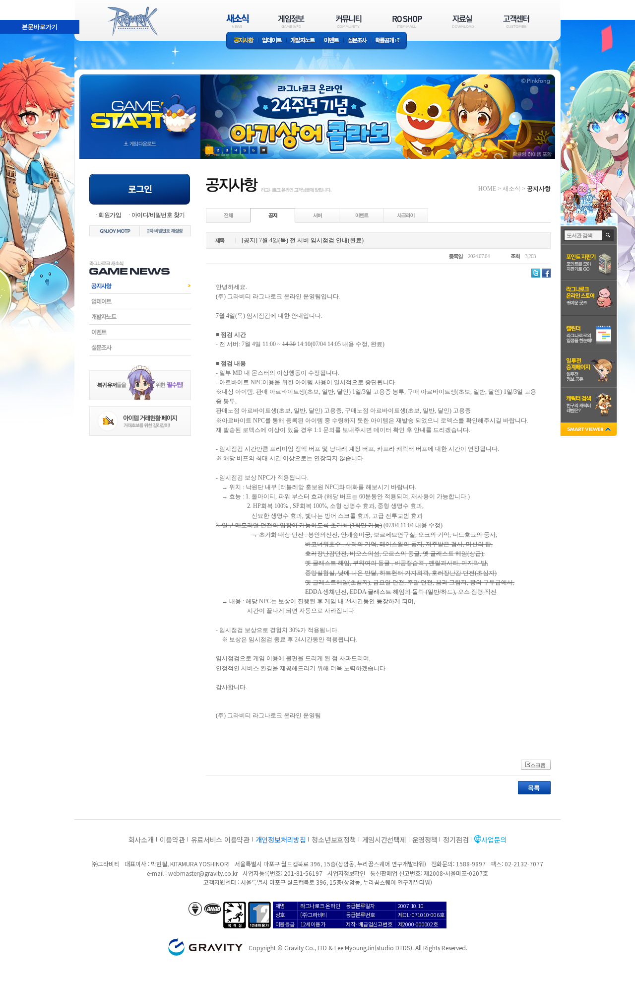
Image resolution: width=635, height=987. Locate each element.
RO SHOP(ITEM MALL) (407, 21)
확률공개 (389, 41)
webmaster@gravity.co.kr (203, 873)
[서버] (317, 215)
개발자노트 (302, 41)
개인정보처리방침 (280, 840)
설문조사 (357, 41)
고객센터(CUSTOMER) (516, 21)
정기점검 (455, 840)
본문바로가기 (40, 26)
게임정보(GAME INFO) (291, 21)
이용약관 (172, 840)
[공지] (273, 215)
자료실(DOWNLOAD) (462, 21)
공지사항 (242, 41)
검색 (608, 235)
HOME (487, 188)
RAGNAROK (132, 21)
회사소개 (141, 840)
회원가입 (109, 215)
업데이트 (272, 41)
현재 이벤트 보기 (263, 150)
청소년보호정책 (334, 840)
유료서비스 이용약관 (220, 840)
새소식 (511, 188)
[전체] (228, 215)
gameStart (139, 107)
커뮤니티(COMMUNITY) (349, 21)
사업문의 (494, 840)
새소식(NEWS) (237, 21)
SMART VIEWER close (590, 430)
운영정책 (425, 840)
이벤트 (331, 41)
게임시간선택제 (384, 840)
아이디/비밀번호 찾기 (158, 215)
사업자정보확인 (346, 873)
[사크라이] (405, 215)
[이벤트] (361, 215)
